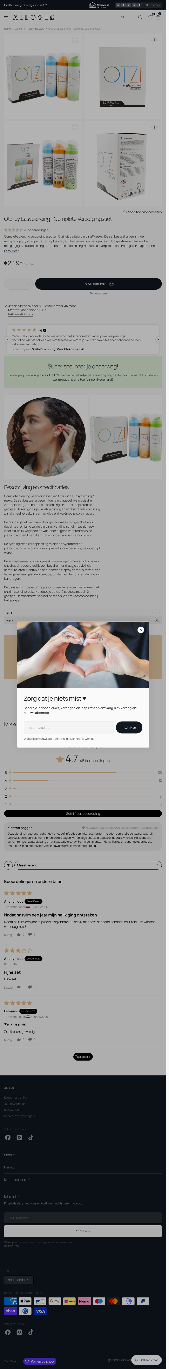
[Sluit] (140, 630)
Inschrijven (129, 727)
